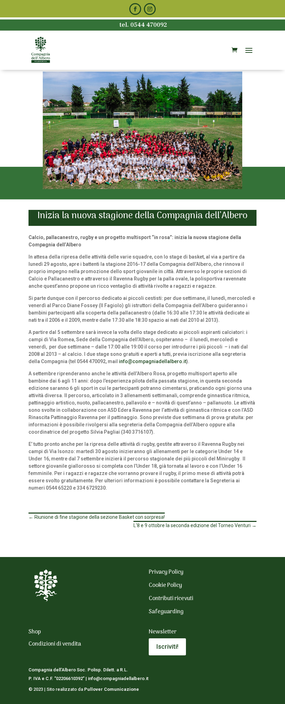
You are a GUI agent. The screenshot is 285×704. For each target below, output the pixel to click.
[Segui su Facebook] (135, 9)
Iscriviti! (167, 646)
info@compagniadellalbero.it (152, 361)
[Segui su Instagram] (150, 9)
